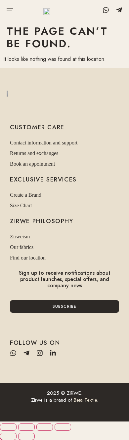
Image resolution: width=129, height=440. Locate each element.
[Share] (44, 427)
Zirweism (20, 236)
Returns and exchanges (34, 153)
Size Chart (21, 205)
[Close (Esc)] (63, 427)
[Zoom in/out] (8, 427)
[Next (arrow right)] (26, 436)
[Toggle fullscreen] (26, 427)
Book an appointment (32, 164)
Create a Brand (25, 195)
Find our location (28, 257)
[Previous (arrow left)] (8, 436)
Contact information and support (43, 142)
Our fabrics (21, 247)
